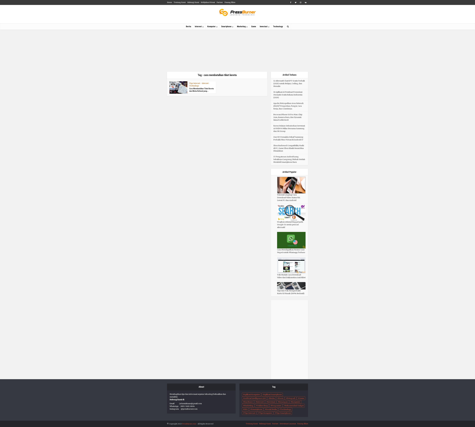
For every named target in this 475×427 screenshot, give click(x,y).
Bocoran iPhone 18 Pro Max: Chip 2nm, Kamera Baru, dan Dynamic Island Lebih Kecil (287, 117)
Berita (188, 26)
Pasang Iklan (230, 2)
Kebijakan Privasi (208, 2)
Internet (198, 26)
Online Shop (262, 406)
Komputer (211, 26)
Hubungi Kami (193, 2)
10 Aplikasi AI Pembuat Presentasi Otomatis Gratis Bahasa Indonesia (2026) (287, 95)
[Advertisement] (237, 50)
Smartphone (226, 26)
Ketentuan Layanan (288, 424)
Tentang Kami (180, 2)
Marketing (241, 26)
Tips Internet (194, 83)
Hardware (248, 402)
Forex (280, 398)
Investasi (263, 26)
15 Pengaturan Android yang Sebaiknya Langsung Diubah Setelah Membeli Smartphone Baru (289, 159)
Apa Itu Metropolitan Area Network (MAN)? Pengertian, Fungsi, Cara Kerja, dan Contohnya (288, 106)
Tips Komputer (265, 413)
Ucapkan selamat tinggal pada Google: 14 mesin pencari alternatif (290, 224)
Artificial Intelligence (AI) (255, 398)
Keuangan (283, 402)
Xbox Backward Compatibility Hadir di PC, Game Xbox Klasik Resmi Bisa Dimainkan (288, 148)
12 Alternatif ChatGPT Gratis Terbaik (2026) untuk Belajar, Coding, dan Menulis (289, 83)
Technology (278, 26)
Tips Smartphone (283, 413)
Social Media (271, 409)
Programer (276, 406)
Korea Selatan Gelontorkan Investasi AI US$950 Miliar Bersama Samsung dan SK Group (289, 128)
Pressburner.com (189, 424)
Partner (220, 2)
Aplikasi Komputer (252, 394)
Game (253, 26)
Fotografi (291, 398)
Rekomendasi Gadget (294, 406)
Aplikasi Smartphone (273, 394)
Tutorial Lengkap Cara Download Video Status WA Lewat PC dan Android (288, 197)
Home (169, 2)
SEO (246, 409)
